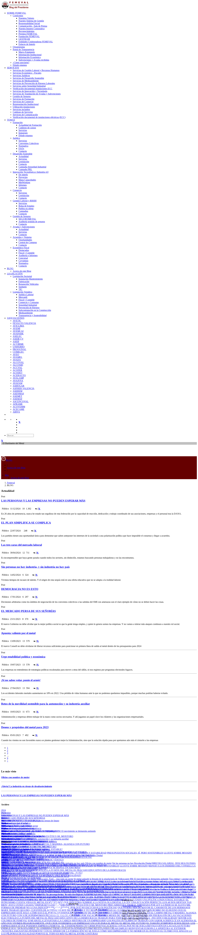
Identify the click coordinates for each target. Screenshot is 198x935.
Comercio (17, 190)
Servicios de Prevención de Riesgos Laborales (34, 83)
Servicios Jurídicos (21, 75)
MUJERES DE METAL (12, 820)
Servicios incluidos (21, 109)
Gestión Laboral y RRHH (25, 200)
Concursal (23, 258)
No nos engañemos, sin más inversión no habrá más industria (159, 889)
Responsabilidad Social (29, 23)
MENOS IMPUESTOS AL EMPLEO (19, 868)
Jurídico (16, 138)
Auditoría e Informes (28, 255)
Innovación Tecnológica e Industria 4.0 (30, 172)
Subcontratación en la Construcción (35, 310)
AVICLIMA (18, 326)
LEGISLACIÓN (15, 273)
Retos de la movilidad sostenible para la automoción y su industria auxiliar (45, 703)
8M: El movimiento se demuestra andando (76, 831)
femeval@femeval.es (132, 906)
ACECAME (18, 409)
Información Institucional (30, 54)
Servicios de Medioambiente (26, 81)
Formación (18, 122)
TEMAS (11, 120)
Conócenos (18, 15)
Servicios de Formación (23, 99)
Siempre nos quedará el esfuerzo (16, 823)
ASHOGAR (18, 386)
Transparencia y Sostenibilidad (33, 315)
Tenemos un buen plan (103, 892)
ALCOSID (18, 365)
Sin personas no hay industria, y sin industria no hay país (35, 566)
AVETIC (17, 320)
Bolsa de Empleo (26, 206)
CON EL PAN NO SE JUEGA (132, 926)
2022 (3, 815)
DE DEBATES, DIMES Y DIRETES (18, 839)
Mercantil (23, 297)
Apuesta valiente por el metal (18, 633)
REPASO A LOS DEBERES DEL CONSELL (170, 866)
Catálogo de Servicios (23, 112)
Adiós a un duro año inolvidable (16, 826)
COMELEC (18, 352)
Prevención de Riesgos (29, 307)
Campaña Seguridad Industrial (32, 167)
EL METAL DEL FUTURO (43, 846)
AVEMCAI (18, 331)
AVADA (17, 360)
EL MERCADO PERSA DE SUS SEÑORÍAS (28, 611)
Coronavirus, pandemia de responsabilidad (42, 892)
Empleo (4, 860)
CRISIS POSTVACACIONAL (65, 857)
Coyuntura (23, 260)
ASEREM (17, 391)
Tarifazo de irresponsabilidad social (47, 886)
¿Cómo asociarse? (21, 62)
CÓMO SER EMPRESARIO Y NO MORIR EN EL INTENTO (130, 931)
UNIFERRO (19, 346)
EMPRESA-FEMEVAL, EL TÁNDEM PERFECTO (63, 926)
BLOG (10, 268)
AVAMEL (17, 357)
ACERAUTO (19, 375)
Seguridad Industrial (28, 305)
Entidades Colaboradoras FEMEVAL (36, 41)
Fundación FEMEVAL (29, 36)
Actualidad (24, 156)
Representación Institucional (26, 104)
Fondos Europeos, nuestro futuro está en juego (150, 886)
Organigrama (19, 47)
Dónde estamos (20, 65)
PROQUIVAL (19, 349)
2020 (3, 820)
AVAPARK (18, 333)
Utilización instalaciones (24, 107)
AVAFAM (17, 383)
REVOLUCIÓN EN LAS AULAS (164, 926)
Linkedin (79, 912)
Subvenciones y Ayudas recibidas (34, 60)
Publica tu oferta (26, 208)
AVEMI (16, 328)
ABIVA (16, 412)
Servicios (23, 130)
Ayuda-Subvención (10, 855)
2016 (3, 831)
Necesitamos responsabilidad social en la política (108, 889)
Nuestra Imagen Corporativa (31, 28)
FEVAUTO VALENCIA (24, 323)
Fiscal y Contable (26, 253)
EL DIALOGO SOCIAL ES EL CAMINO (21, 844)
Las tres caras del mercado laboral (21, 544)
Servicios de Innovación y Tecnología (30, 91)
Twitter (79, 909)
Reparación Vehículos (29, 284)
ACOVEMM (19, 406)
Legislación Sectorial (22, 276)
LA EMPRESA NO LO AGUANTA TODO (48, 873)
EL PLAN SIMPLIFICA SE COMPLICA (26, 522)
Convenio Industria (10, 868)
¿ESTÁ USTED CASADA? (21, 905)
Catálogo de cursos (27, 127)
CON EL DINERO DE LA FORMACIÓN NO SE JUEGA (72, 931)
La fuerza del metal (119, 886)
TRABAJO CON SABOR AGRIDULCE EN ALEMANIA (165, 920)
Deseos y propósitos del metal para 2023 (25, 727)
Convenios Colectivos (29, 143)
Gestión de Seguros (22, 96)
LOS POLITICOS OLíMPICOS (122, 920)
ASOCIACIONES (15, 318)
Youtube (102, 915)
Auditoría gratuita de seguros (32, 221)
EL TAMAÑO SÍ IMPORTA (159, 923)
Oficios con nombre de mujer (15, 777)
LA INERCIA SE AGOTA (173, 905)
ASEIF (16, 341)
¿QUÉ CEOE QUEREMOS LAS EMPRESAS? (23, 841)
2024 (3, 810)
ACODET (17, 373)
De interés (23, 174)
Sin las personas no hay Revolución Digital (83, 855)
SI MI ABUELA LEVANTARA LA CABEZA (49, 920)
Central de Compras (28, 242)
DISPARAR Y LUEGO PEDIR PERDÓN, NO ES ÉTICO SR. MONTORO (37, 836)
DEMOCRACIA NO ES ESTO (19, 589)
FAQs (21, 148)
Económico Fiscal (21, 247)
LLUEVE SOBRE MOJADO (178, 853)
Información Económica (30, 57)
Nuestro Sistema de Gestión (31, 21)
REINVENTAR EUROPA (141, 928)
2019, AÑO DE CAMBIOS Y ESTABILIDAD (84, 853)
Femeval (11, 482)
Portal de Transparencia (23, 49)
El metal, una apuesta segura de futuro (41, 820)
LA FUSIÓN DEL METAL (60, 870)
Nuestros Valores (26, 18)
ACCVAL (17, 367)
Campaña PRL (25, 169)
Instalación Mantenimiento (31, 279)
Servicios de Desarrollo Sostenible (28, 78)
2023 (3, 813)
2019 (3, 823)
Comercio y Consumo (29, 302)
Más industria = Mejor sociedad (71, 889)
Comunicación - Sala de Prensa (33, 26)
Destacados (24, 250)
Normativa (23, 146)
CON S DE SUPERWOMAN (31, 915)
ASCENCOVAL (21, 401)
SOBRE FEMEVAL (16, 13)
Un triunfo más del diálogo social (16, 871)
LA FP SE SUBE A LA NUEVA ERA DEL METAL (25, 850)
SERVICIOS (13, 67)
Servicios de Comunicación (25, 114)
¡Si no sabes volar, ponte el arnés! (20, 680)
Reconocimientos (26, 31)
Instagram (23, 133)
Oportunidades (25, 240)
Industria (5, 892)
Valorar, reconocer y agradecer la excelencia (21, 828)
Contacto (23, 151)
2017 (3, 828)
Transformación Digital (11, 894)
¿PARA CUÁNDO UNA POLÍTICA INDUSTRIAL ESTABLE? (155, 899)
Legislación (24, 161)
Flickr (77, 915)
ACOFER (17, 370)
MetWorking (24, 182)
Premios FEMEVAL (28, 34)
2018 (3, 826)
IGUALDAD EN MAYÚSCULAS (17, 866)
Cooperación (7, 889)
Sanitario (23, 286)
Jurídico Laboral (26, 294)
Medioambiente (26, 313)
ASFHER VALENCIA (23, 388)
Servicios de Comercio (23, 101)
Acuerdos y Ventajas (22, 237)
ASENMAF (18, 393)
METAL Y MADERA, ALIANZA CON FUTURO (66, 844)
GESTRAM (24, 39)
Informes (23, 185)
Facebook (102, 909)
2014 (3, 836)
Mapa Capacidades (27, 180)
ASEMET (17, 396)
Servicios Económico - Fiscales (27, 73)
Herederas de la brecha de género (77, 892)
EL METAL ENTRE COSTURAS (81, 933)
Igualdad (5, 863)
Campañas (23, 211)
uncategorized (7, 886)
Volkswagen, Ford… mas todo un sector (55, 879)
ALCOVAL (18, 362)
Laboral (4, 866)
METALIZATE (8, 847)
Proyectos (23, 177)
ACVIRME (18, 344)
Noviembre (6, 815)
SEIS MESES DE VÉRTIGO (50, 860)
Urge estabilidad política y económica (23, 656)
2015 (3, 833)
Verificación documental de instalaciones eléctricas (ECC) (39, 117)
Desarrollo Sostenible (22, 154)
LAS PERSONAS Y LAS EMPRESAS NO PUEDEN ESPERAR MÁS (43, 500)
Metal (3, 876)
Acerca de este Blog (22, 271)
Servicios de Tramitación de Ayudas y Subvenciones (37, 94)
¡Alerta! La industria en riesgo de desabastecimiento (26, 786)
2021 (3, 818)
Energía (4, 884)
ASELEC (17, 336)
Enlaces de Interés (27, 44)
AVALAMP (18, 378)
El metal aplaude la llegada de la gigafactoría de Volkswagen (101, 879)
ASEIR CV (18, 339)
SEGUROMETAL (27, 219)
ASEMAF (17, 399)
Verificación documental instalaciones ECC (32, 88)
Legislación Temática (22, 292)
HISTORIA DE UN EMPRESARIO (89, 920)
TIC (20, 289)
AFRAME (18, 404)
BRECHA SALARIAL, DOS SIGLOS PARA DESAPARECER (31, 853)
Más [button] (7, 475)
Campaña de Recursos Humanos (16, 858)
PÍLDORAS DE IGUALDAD (21, 933)
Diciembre (6, 813)
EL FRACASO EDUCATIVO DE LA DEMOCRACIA (99, 870)
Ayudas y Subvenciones (24, 227)
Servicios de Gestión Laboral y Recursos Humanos (36, 70)
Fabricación (24, 281)
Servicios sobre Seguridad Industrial (29, 86)
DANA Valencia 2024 (11, 873)
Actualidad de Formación (30, 125)
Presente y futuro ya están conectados (18, 833)
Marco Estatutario (27, 52)
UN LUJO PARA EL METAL (105, 923)
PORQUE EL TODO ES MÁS (50, 933)
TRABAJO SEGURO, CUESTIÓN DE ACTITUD (33, 910)
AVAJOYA (18, 380)
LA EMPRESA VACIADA (95, 894)
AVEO (16, 354)
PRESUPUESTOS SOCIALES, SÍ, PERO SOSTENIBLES (29, 831)
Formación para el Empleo (13, 850)
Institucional (6, 881)
